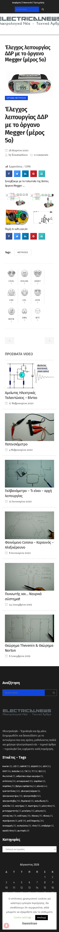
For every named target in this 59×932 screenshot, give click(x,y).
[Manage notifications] (6, 925)
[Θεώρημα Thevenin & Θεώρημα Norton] (29, 628)
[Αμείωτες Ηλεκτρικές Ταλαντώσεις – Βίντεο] (29, 375)
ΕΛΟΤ (6, 771)
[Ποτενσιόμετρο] (29, 426)
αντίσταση (9, 781)
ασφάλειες (8, 786)
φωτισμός (23, 830)
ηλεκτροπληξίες (11, 801)
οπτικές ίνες (9, 816)
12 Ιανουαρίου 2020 (20, 502)
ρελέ (22, 820)
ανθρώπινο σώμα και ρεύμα (29, 776)
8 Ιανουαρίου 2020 (20, 553)
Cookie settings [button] (22, 917)
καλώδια (8, 806)
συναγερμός (9, 825)
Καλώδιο (17, 771)
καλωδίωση (41, 801)
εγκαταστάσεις (11, 791)
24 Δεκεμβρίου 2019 (20, 605)
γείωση (42, 786)
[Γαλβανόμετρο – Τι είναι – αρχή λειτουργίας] (29, 473)
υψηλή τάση (9, 830)
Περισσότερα (29, 923)
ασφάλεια (39, 781)
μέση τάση (48, 806)
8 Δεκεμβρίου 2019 (19, 656)
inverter (7, 766)
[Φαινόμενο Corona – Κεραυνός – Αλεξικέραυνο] (29, 525)
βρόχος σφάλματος (26, 786)
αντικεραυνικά (25, 781)
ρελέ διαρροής (35, 820)
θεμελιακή (27, 801)
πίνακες (47, 816)
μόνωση (40, 811)
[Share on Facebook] (9, 176)
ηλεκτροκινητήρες (12, 796)
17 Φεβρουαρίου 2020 (21, 403)
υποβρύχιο (47, 825)
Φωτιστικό (8, 776)
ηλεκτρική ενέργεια (30, 791)
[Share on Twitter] (17, 176)
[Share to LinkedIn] (25, 176)
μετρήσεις (23, 252)
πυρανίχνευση (9, 820)
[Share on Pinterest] (33, 176)
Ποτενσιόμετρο (16, 444)
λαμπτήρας (34, 806)
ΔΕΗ (46, 766)
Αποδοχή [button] (41, 917)
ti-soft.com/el (19, 229)
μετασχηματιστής (11, 811)
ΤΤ (34, 771)
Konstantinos (20, 155)
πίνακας (36, 816)
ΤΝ (27, 771)
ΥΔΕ (41, 771)
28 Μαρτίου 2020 (18, 150)
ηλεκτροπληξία (31, 796)
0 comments (41, 155)
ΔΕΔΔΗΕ (36, 766)
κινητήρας (21, 806)
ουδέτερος (23, 816)
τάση (36, 825)
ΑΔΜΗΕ (25, 766)
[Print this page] (42, 176)
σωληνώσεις (24, 825)
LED (16, 766)
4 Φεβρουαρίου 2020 (21, 450)
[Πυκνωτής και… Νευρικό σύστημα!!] (29, 576)
